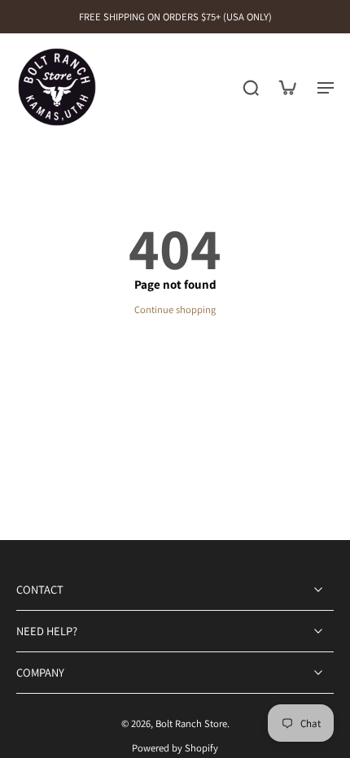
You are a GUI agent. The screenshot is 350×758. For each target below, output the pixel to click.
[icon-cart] (286, 87)
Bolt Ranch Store (191, 723)
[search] (251, 87)
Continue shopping (175, 309)
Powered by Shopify (175, 748)
